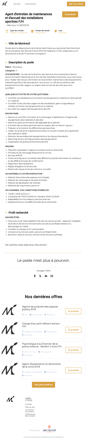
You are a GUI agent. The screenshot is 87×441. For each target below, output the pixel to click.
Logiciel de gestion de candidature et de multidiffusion (43, 437)
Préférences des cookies (30, 415)
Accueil (17, 4)
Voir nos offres (76, 4)
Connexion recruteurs (29, 410)
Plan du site (30, 407)
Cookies (28, 404)
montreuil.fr (30, 4)
